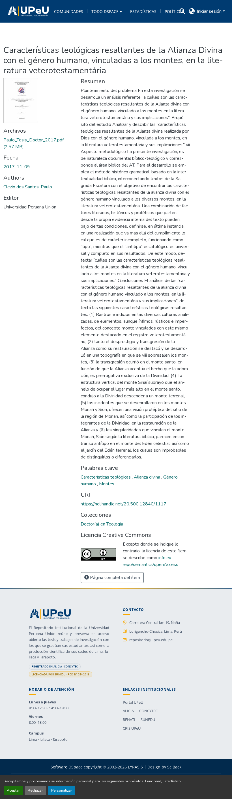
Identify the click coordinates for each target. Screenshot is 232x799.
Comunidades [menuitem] (68, 11)
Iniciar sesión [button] (210, 11)
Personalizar (61, 790)
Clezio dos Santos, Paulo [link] (27, 187)
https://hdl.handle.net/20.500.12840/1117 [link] (123, 504)
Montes (106, 484)
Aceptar (13, 790)
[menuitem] (106, 11)
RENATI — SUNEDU (139, 719)
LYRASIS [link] (135, 767)
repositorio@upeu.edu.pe (151, 639)
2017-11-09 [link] (16, 167)
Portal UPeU (133, 702)
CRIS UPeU (132, 728)
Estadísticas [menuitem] (143, 11)
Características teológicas (106, 477)
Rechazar (35, 790)
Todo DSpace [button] (105, 11)
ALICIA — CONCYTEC (140, 710)
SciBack (174, 767)
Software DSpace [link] (67, 767)
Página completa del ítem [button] (114, 577)
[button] (28, 11)
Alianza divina (147, 477)
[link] (38, 143)
